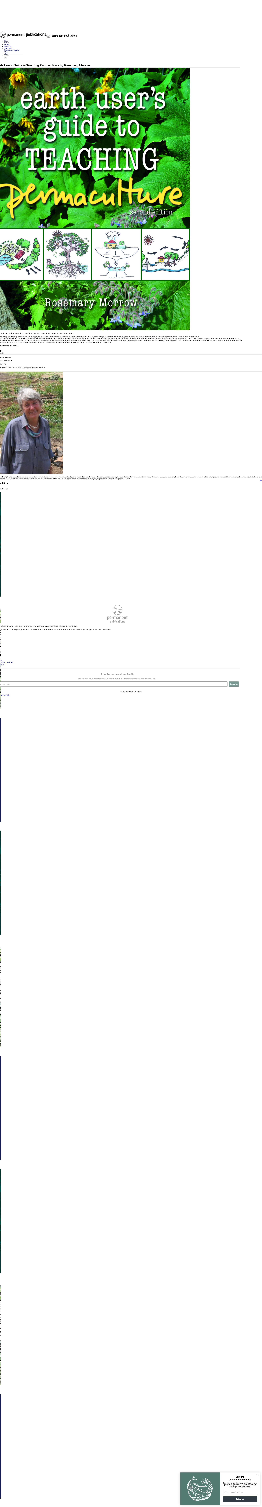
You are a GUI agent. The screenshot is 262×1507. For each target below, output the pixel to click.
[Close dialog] (257, 1475)
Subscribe (234, 684)
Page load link (4, 695)
